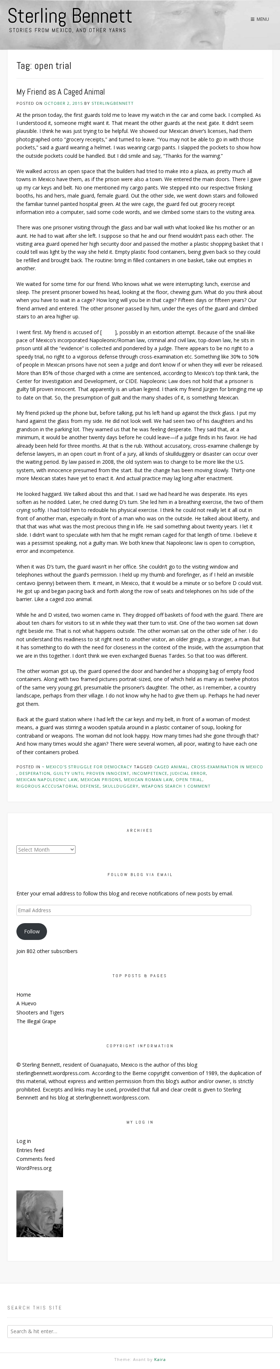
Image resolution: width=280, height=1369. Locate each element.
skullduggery (120, 786)
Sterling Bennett (70, 15)
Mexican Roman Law (148, 779)
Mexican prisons (101, 779)
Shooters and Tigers (40, 1012)
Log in (23, 1140)
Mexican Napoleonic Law (47, 779)
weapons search (161, 786)
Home (23, 994)
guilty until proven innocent (91, 773)
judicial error (188, 773)
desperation (34, 773)
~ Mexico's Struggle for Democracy (87, 766)
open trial (189, 779)
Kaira (160, 1359)
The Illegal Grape (36, 1021)
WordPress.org (33, 1168)
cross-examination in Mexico (227, 766)
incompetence (149, 773)
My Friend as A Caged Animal (60, 92)
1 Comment (197, 786)
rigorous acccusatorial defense (58, 786)
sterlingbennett (113, 103)
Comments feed (35, 1158)
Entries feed (30, 1150)
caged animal (171, 766)
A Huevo (26, 1003)
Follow (32, 931)
